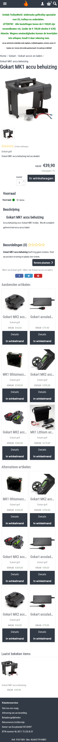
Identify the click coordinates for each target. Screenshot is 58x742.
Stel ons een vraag (10, 708)
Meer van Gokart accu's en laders (38, 270)
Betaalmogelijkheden (11, 717)
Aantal (19, 177)
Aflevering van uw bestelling (14, 713)
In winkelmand (15, 341)
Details (15, 334)
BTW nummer (8, 731)
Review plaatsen (42, 262)
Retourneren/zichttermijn (13, 722)
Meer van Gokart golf (11, 270)
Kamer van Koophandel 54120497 (17, 727)
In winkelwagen (41, 178)
